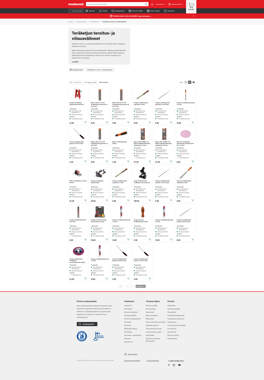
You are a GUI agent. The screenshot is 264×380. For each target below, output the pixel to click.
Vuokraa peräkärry (130, 315)
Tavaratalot (171, 305)
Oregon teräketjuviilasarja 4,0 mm (100, 260)
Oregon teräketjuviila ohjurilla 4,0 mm (119, 181)
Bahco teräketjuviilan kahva (119, 142)
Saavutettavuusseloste (132, 361)
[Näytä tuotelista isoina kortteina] (185, 82)
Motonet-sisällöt (151, 305)
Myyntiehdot (150, 312)
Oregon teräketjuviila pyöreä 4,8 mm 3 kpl (184, 220)
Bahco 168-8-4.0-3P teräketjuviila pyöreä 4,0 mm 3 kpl (99, 143)
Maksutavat (150, 319)
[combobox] (115, 4)
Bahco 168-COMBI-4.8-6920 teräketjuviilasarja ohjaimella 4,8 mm (163, 143)
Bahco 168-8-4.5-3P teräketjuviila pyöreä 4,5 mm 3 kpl (99, 104)
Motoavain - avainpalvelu (132, 335)
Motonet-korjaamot (131, 312)
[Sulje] (193, 16)
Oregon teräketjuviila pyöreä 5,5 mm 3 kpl (162, 103)
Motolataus (128, 332)
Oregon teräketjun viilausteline (97, 181)
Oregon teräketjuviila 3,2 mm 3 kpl (77, 220)
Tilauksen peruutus (152, 325)
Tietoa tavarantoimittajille (176, 325)
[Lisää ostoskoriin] (85, 122)
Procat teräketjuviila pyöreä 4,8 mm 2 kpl (119, 260)
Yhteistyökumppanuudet (175, 315)
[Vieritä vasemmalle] (67, 82)
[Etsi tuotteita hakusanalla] (146, 4)
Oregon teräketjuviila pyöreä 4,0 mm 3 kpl (162, 181)
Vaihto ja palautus (152, 315)
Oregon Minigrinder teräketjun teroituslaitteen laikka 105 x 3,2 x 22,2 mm (77, 260)
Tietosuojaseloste (152, 361)
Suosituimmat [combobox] (77, 82)
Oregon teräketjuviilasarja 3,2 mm (186, 103)
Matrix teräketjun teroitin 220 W (78, 181)
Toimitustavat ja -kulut (153, 332)
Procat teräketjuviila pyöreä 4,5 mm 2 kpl (141, 260)
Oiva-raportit (171, 329)
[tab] (90, 10)
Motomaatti (128, 309)
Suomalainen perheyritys (175, 319)
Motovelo (127, 338)
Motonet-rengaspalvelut (132, 319)
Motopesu (127, 322)
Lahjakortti (128, 305)
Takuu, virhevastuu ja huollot (155, 322)
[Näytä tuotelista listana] (193, 82)
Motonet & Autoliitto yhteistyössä (153, 339)
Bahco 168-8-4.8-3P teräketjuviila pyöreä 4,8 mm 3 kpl (120, 104)
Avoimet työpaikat (173, 309)
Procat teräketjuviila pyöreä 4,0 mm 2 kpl (76, 142)
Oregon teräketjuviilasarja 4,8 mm (121, 220)
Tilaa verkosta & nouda (153, 329)
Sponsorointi (171, 332)
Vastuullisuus (171, 322)
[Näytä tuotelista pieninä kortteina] (189, 82)
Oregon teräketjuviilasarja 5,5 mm (164, 220)
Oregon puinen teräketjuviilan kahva (141, 220)
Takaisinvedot (132, 354)
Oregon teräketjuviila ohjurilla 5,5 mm (184, 181)
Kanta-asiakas (151, 309)
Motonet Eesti (172, 338)
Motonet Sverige (173, 335)
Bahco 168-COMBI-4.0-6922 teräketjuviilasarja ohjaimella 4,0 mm (142, 143)
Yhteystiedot (171, 312)
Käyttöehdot (150, 335)
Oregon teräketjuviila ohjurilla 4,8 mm (141, 103)
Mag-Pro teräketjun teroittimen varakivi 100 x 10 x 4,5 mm (185, 143)
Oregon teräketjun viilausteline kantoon (76, 103)
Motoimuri (127, 325)
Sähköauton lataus (130, 329)
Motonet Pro (128, 342)
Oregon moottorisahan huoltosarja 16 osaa (99, 220)
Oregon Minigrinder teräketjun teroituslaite (142, 181)
